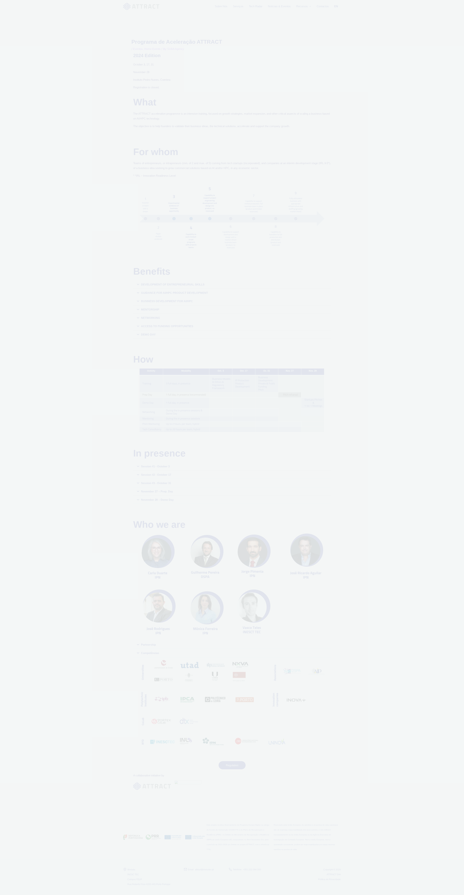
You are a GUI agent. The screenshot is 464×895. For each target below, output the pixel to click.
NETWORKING (150, 317)
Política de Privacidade (329, 879)
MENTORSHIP (150, 309)
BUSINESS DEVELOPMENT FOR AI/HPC (167, 301)
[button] (232, 284)
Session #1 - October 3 (155, 466)
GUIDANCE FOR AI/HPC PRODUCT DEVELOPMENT (174, 292)
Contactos (323, 6)
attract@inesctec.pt (204, 869)
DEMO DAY (148, 334)
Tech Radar (255, 6)
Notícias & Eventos (279, 6)
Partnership (148, 644)
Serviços (238, 6)
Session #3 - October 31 (156, 483)
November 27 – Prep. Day (157, 491)
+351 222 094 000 (252, 869)
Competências (150, 653)
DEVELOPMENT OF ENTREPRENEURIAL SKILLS (172, 284)
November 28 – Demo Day (157, 499)
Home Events (152, 48)
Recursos (302, 6)
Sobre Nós (221, 6)
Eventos (138, 48)
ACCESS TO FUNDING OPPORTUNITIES (167, 326)
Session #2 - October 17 (156, 474)
